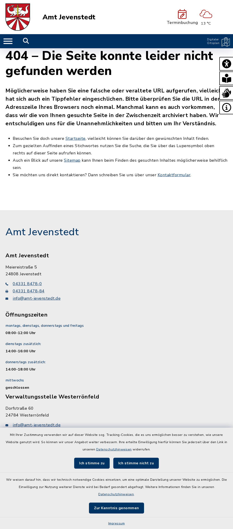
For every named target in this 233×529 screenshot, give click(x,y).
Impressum (116, 523)
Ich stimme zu (92, 463)
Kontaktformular (174, 175)
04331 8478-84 (29, 291)
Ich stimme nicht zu (136, 463)
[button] (226, 64)
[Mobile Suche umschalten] (26, 41)
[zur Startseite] (17, 17)
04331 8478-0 (27, 283)
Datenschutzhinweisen (114, 449)
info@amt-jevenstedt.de (37, 298)
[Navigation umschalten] (8, 41)
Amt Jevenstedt (69, 17)
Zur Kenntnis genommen (116, 508)
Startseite (76, 138)
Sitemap (72, 160)
